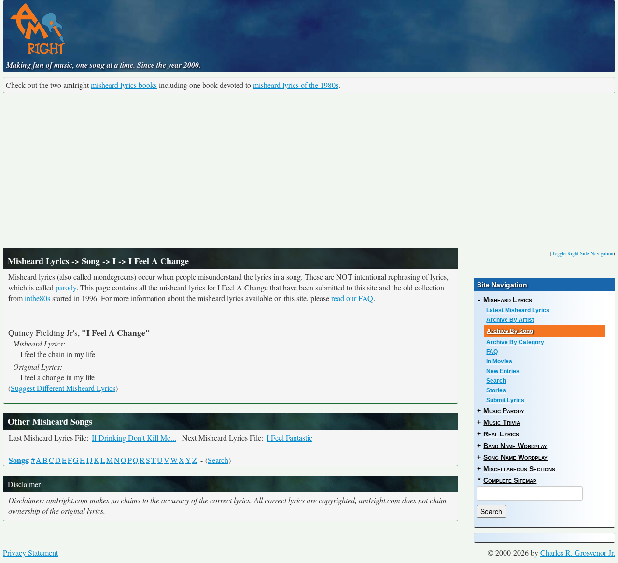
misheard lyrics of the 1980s (295, 85)
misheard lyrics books (124, 85)
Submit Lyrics (505, 400)
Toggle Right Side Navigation (582, 253)
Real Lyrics (501, 434)
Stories (496, 390)
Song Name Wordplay (515, 457)
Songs (18, 459)
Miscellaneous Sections (519, 469)
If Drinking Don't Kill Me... (134, 438)
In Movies (499, 361)
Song (91, 261)
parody (66, 287)
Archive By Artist (510, 320)
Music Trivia (501, 422)
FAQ (492, 351)
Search (218, 460)
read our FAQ (352, 298)
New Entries (503, 371)
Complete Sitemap (509, 480)
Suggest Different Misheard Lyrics (63, 388)
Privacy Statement (30, 553)
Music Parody (503, 411)
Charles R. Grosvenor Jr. (577, 553)
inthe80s (37, 298)
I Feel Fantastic (289, 438)
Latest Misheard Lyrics (517, 310)
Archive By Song (510, 331)
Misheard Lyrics (38, 261)
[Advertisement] (309, 170)
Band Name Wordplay (515, 445)
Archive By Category (515, 342)
